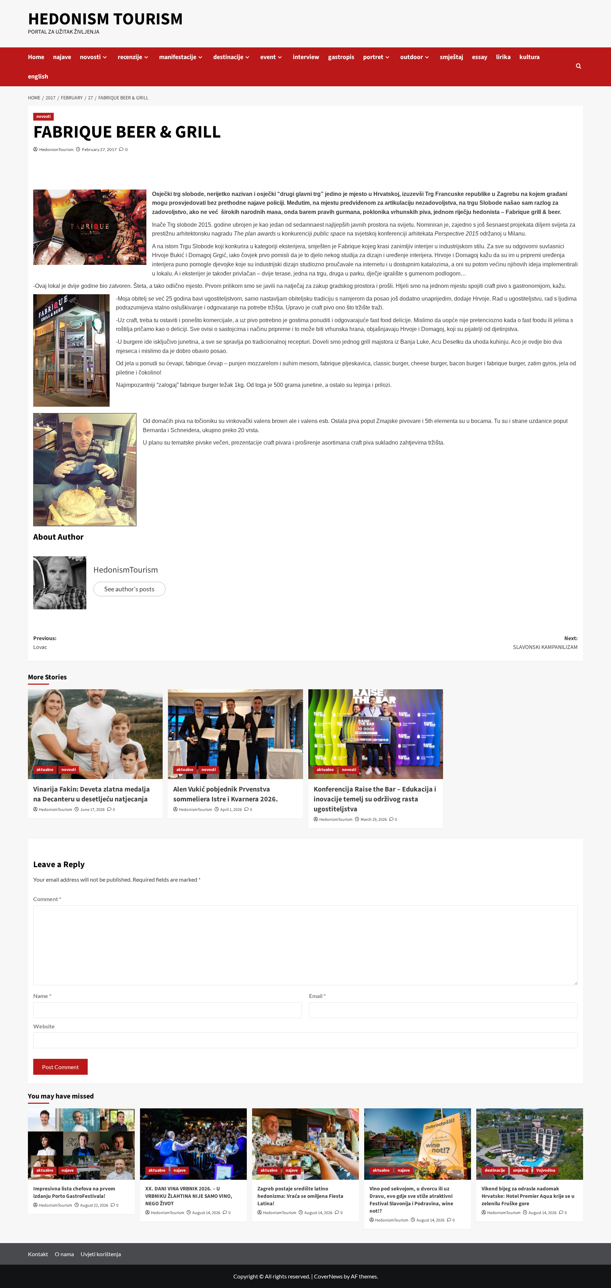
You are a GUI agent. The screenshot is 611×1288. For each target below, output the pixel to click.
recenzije (130, 57)
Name (42, 995)
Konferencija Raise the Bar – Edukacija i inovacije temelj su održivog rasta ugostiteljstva (375, 799)
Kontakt (38, 1254)
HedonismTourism (56, 149)
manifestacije (177, 57)
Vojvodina (545, 1170)
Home (36, 57)
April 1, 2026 (231, 810)
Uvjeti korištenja (101, 1254)
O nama (64, 1254)
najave (62, 57)
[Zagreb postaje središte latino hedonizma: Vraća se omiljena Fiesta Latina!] (305, 1143)
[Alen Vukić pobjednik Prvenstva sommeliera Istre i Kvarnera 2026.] (235, 734)
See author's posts (129, 589)
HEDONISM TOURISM (105, 19)
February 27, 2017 (99, 149)
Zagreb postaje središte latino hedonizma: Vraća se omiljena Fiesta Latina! (300, 1196)
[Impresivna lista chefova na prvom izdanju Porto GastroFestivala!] (81, 1143)
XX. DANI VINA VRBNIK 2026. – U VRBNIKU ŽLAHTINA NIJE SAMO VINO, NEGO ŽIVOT (188, 1196)
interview (306, 57)
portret (373, 57)
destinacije (228, 57)
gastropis (341, 57)
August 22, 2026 (94, 1205)
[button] (578, 66)
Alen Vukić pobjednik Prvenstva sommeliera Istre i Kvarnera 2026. (225, 794)
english (38, 76)
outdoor (411, 57)
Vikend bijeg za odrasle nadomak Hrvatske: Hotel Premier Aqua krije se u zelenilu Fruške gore (528, 1196)
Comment (47, 898)
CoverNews (328, 1276)
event (268, 57)
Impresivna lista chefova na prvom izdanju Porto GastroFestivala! (74, 1192)
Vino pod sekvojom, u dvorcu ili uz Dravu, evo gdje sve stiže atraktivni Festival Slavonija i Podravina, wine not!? (411, 1200)
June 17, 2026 (92, 810)
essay (479, 57)
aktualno (44, 770)
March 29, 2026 (374, 820)
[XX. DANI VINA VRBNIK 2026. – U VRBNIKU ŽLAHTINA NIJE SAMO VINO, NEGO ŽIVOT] (193, 1143)
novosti (90, 57)
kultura (529, 57)
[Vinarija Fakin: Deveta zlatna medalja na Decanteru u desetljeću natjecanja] (95, 734)
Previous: (45, 642)
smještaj (451, 57)
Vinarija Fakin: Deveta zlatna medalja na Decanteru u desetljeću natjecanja (91, 794)
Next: (545, 642)
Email (317, 995)
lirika (503, 57)
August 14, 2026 (206, 1213)
